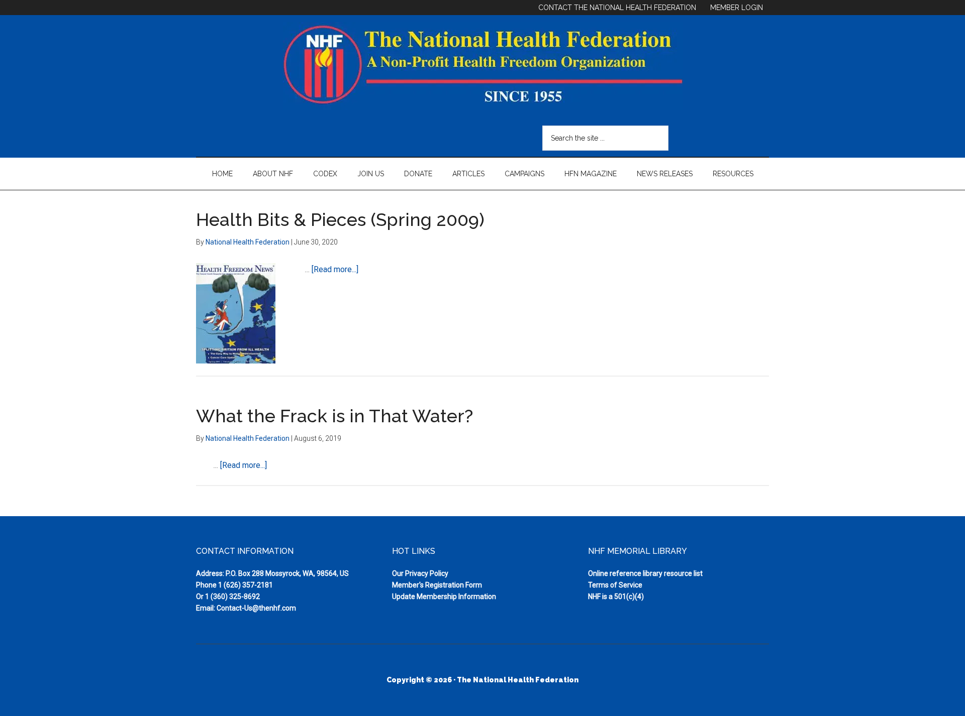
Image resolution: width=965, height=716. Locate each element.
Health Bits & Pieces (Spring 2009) (340, 219)
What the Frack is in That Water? (334, 415)
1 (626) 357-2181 (245, 585)
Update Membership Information (444, 596)
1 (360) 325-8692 (232, 596)
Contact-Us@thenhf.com (256, 608)
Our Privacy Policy (420, 573)
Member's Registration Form (437, 585)
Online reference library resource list (645, 573)
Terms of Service (615, 585)
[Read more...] (335, 269)
